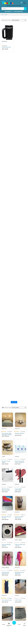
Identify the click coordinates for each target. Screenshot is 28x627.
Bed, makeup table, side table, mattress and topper (7, 434)
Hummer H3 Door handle (6, 462)
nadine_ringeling (18, 539)
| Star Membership (18, 11)
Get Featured (8, 11)
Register (25, 3)
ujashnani (17, 456)
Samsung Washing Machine (6, 545)
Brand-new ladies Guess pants (19, 517)
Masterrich (4, 428)
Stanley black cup (6, 47)
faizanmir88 (4, 41)
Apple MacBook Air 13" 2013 (6, 517)
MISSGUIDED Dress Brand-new (19, 573)
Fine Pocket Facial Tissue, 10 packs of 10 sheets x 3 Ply (19, 462)
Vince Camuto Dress (7, 600)
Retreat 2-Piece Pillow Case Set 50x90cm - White (6, 489)
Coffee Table (18, 600)
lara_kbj (17, 595)
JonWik (3, 456)
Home (2, 14)
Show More (14, 402)
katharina (4, 539)
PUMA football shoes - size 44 (20, 545)
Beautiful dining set (19, 433)
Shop (6, 14)
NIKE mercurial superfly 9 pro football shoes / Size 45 (7, 573)
